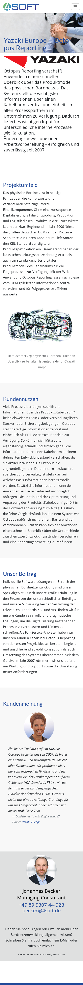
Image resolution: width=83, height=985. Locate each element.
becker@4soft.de (41, 910)
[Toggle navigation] (75, 6)
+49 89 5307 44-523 (41, 904)
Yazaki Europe (31, 822)
